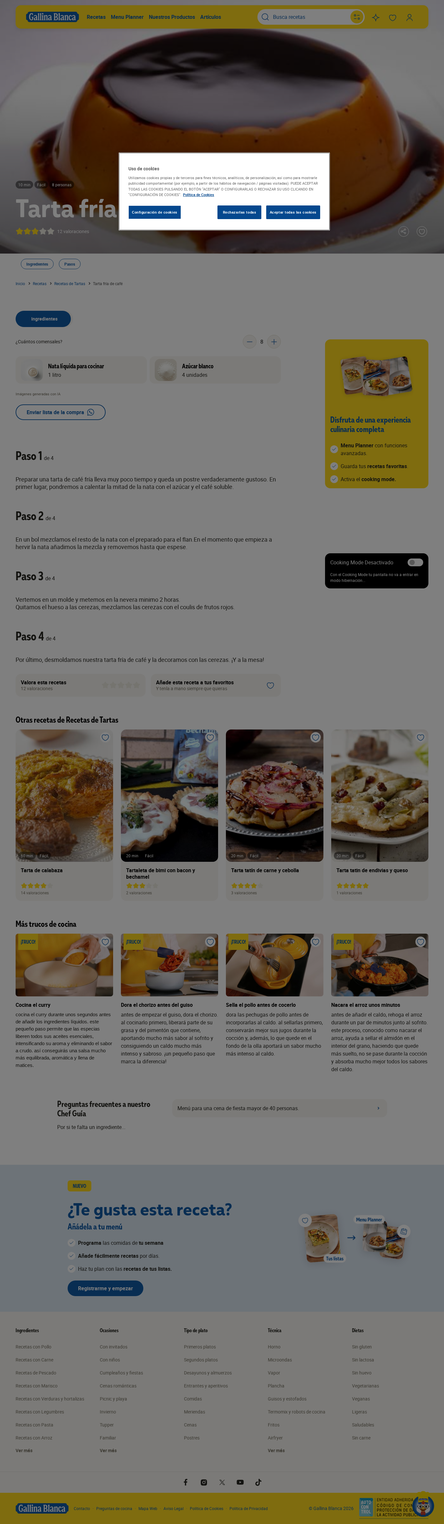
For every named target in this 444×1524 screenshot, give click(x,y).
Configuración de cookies (154, 212)
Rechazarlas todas (239, 212)
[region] (224, 191)
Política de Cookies (198, 194)
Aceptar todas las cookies (293, 212)
